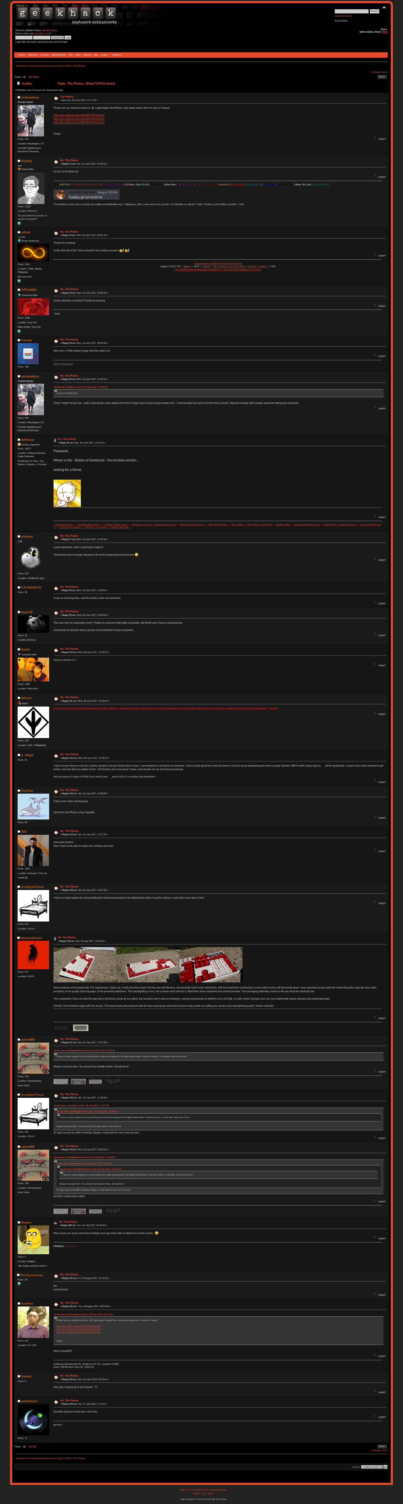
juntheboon (29, 1401)
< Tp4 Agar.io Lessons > (141, 525)
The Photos (67, 96)
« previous (376, 72)
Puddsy (26, 161)
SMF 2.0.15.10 (187, 1490)
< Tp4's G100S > (237, 525)
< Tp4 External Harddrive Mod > (307, 525)
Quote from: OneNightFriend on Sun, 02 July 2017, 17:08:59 (84, 1157)
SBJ (24, 831)
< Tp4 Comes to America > (70, 527)
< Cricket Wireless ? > (347, 525)
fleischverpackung (31, 1275)
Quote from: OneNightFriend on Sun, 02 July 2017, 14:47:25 (84, 1050)
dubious (27, 536)
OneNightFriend (32, 887)
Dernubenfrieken (31, 938)
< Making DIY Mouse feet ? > (192, 525)
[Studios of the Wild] (19, 332)
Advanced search (343, 16)
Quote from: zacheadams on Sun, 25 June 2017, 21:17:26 (83, 1314)
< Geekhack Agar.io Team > (165, 525)
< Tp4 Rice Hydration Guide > (116, 525)
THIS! (385, 32)
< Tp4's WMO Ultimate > (217, 525)
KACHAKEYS (31, 587)
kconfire (27, 1303)
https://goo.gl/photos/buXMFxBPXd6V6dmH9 (79, 115)
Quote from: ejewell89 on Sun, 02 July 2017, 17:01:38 (81, 1105)
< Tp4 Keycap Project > (64, 525)
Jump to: (356, 1467)
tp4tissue (27, 439)
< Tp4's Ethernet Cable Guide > (259, 525)
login (44, 30)
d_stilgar (27, 755)
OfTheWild (29, 290)
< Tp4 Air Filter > (329, 525)
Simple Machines (218, 1490)
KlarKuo (27, 790)
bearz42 (27, 612)
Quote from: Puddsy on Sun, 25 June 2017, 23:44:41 (80, 387)
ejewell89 (27, 1039)
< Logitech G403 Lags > (119, 527)
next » (385, 72)
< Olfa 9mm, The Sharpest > (96, 527)
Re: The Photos (69, 160)
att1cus (26, 698)
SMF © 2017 (202, 1490)
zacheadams (30, 97)
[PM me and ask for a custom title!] (19, 282)
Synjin (25, 649)
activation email (42, 33)
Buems (26, 1222)
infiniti (25, 232)
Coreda (26, 340)
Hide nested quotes (63, 364)
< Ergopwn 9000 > (283, 525)
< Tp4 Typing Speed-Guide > (88, 525)
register (53, 30)
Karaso (26, 1376)
